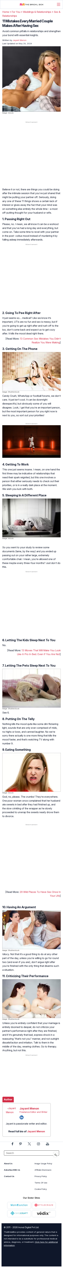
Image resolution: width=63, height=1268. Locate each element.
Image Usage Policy (43, 1163)
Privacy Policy (41, 1176)
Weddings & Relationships (37, 11)
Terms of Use (41, 1183)
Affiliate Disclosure (43, 1170)
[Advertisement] (31, 157)
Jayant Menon (29, 1108)
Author (8, 1099)
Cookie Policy (41, 1189)
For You (16, 11)
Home (5, 11)
